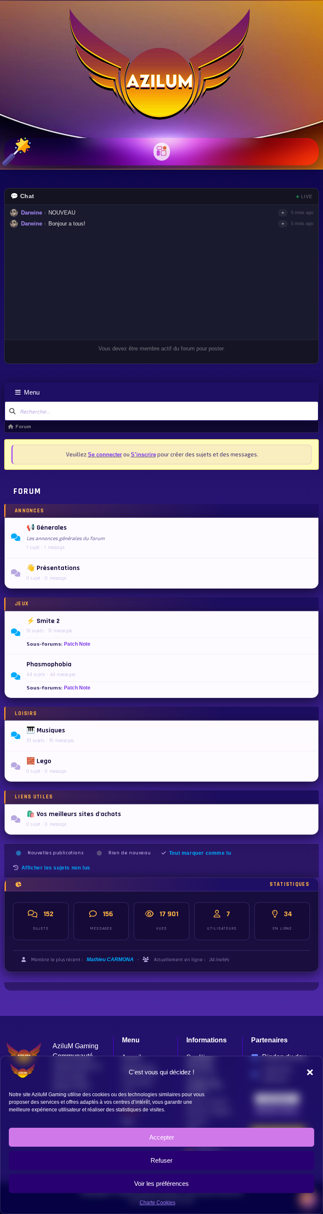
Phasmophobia (48, 664)
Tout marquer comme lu (200, 853)
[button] (310, 1072)
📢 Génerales (46, 528)
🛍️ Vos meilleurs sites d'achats (73, 814)
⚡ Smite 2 (43, 621)
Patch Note (77, 644)
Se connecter (105, 454)
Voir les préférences (161, 1183)
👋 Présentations (53, 568)
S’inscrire (143, 454)
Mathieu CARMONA (110, 959)
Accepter (161, 1137)
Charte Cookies (157, 1203)
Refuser (161, 1160)
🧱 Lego (38, 761)
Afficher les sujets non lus (55, 868)
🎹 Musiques (45, 730)
